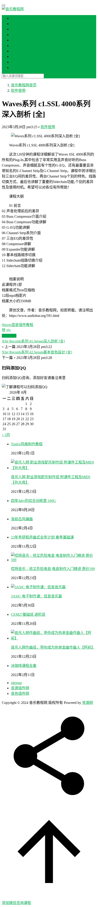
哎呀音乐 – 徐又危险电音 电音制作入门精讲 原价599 (53, 569)
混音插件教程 (22, 325)
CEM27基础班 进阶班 (28, 614)
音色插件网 (20, 693)
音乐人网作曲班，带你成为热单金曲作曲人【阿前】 (53, 647)
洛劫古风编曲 (22, 519)
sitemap (16, 683)
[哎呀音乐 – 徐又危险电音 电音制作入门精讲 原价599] (53, 560)
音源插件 (18, 51)
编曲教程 (18, 24)
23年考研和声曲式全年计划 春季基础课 (42, 537)
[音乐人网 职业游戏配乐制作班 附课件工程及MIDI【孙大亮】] (53, 468)
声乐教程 (18, 56)
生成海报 (9, 336)
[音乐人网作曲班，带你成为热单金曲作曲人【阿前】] (53, 638)
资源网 (87, 703)
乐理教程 (18, 40)
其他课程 (18, 67)
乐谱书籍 (18, 46)
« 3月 (6, 435)
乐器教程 (18, 35)
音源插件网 (20, 688)
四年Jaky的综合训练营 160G (33, 501)
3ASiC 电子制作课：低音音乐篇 (36, 596)
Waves (6, 325)
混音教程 (18, 29)
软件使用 (18, 62)
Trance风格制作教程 (27, 444)
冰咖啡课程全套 (23, 666)
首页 (14, 18)
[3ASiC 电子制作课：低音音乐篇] (38, 587)
